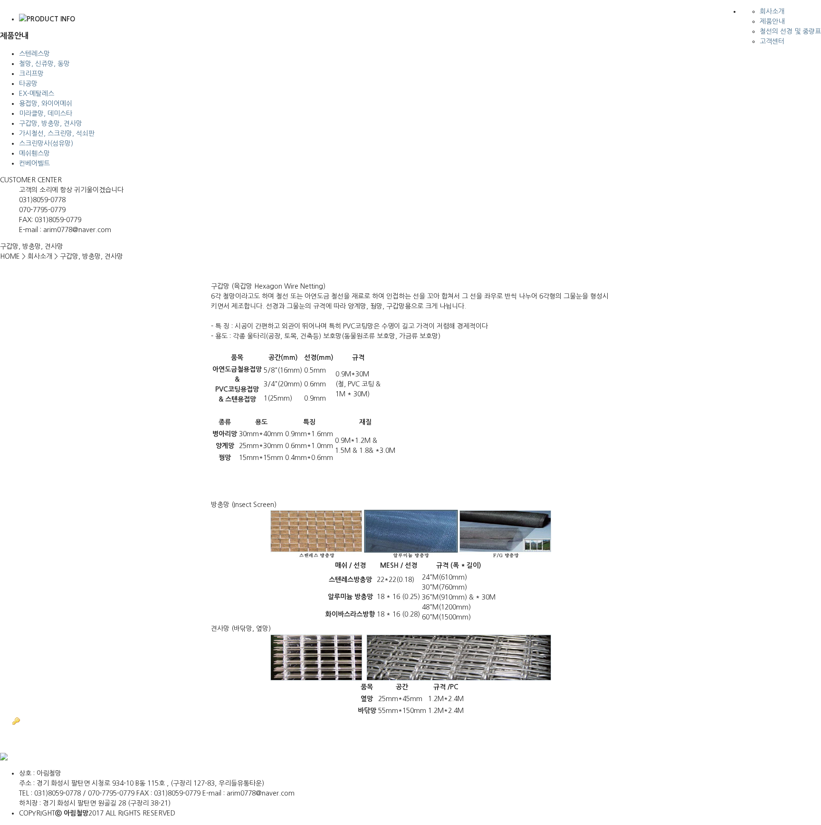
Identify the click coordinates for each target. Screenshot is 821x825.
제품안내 (772, 21)
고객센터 (772, 41)
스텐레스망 (34, 53)
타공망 (28, 83)
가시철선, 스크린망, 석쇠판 (57, 133)
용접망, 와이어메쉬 (45, 103)
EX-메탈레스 (36, 93)
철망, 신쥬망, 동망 (44, 63)
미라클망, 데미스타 (45, 113)
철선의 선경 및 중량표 (790, 31)
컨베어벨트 (34, 163)
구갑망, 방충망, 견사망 (50, 123)
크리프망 (31, 73)
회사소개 (772, 11)
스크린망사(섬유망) (46, 143)
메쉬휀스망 (34, 153)
